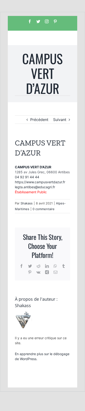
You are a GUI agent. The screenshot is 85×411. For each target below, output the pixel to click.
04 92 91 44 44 (27, 177)
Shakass (27, 203)
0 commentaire (44, 209)
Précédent (39, 119)
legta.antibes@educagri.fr (35, 187)
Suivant (59, 119)
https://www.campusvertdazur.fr (40, 182)
